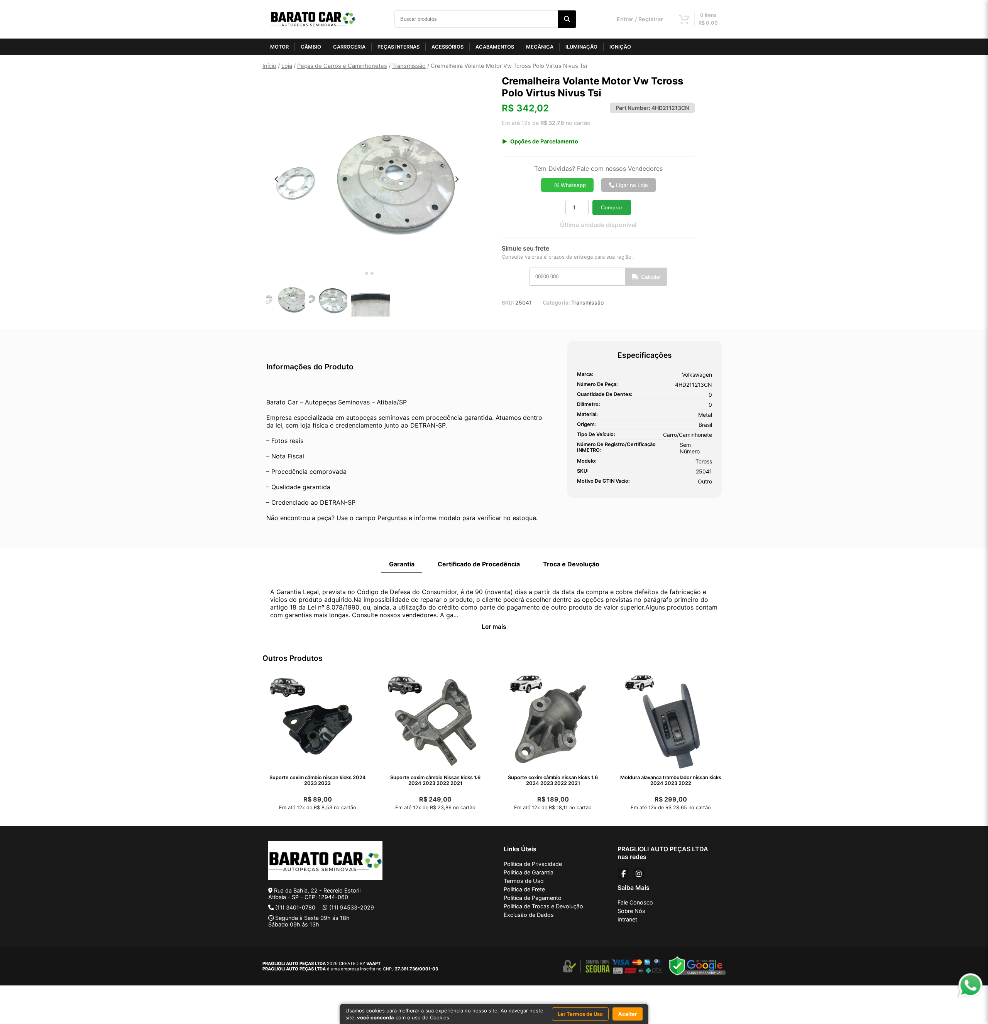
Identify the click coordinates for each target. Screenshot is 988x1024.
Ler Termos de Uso (580, 1014)
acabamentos (494, 47)
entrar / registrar (640, 19)
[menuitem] (285, 298)
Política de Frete (524, 889)
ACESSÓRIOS (447, 47)
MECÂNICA (539, 47)
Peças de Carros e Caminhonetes (342, 65)
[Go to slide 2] (366, 273)
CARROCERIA (349, 47)
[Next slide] (457, 179)
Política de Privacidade (533, 864)
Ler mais (494, 626)
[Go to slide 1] (361, 273)
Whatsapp (572, 185)
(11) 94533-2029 (351, 907)
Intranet (627, 919)
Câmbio (311, 47)
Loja (286, 65)
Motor (279, 47)
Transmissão (409, 65)
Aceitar (627, 1014)
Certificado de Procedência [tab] (479, 564)
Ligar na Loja (631, 185)
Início (269, 65)
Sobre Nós (631, 911)
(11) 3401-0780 (295, 907)
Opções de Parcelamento (544, 141)
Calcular (651, 277)
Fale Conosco (635, 902)
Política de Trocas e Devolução (543, 906)
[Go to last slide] (276, 179)
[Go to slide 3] (372, 273)
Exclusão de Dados (529, 914)
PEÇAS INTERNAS (398, 47)
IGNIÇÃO (620, 47)
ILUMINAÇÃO (581, 47)
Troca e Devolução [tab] (571, 564)
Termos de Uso (524, 880)
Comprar (612, 207)
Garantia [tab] (401, 564)
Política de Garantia (528, 872)
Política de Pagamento (533, 897)
